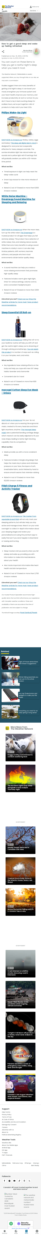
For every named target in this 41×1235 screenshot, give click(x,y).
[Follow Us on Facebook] (4, 1181)
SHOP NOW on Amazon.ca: (12, 140)
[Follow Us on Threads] (24, 1181)
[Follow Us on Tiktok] (19, 1181)
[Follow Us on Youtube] (14, 1181)
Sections (33, 11)
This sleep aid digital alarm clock (23, 143)
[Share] (3, 51)
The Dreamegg (26, 233)
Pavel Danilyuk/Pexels (28, 612)
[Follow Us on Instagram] (9, 1181)
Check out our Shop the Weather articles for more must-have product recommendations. (20, 302)
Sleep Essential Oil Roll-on (16, 312)
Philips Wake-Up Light (14, 112)
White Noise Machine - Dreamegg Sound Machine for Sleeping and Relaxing (18, 199)
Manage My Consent (9, 1125)
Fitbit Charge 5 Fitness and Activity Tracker (17, 487)
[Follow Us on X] (29, 1181)
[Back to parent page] (4, 9)
